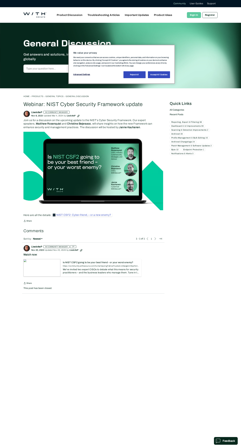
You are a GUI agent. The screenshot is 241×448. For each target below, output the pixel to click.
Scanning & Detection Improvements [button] (189, 130)
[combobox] (58, 69)
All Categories (177, 110)
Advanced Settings (81, 75)
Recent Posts (176, 114)
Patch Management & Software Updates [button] (191, 146)
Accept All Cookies (158, 75)
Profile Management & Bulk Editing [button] (189, 138)
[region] (121, 64)
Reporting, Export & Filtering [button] (186, 122)
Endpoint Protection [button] (193, 149)
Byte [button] (175, 149)
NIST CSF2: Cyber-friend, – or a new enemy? (83, 215)
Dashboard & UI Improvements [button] (187, 126)
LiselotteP (36, 112)
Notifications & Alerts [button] (182, 153)
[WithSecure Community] (34, 15)
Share (27, 221)
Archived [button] (177, 134)
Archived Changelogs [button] (183, 142)
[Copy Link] (78, 115)
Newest (37, 239)
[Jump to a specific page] (160, 238)
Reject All (134, 75)
